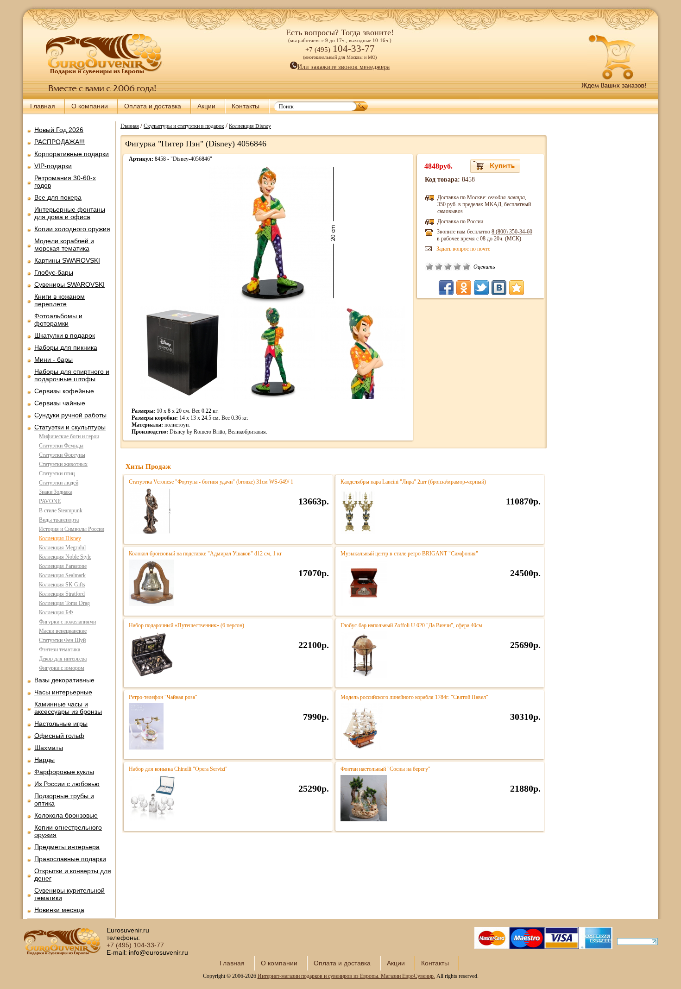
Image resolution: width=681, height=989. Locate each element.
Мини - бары (53, 359)
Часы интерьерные (63, 692)
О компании (89, 106)
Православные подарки (70, 859)
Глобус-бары (53, 272)
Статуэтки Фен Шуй (62, 640)
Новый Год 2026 (58, 129)
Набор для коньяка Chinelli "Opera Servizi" (178, 769)
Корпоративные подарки (71, 153)
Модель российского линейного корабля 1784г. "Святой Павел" (414, 697)
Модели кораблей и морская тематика (64, 244)
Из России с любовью (67, 783)
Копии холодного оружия (72, 229)
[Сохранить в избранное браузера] (516, 287)
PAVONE (50, 501)
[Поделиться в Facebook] (446, 287)
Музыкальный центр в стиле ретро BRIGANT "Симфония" (409, 553)
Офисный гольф (59, 735)
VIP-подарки (53, 166)
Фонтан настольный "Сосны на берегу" (385, 769)
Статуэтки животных (63, 464)
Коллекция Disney (60, 538)
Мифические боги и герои (69, 436)
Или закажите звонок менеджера (343, 66)
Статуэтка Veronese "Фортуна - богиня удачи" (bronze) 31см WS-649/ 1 (211, 482)
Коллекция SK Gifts (62, 584)
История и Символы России (71, 529)
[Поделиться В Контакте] (499, 287)
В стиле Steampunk (60, 510)
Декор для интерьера (63, 658)
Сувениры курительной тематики (69, 894)
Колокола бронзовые (66, 815)
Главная (42, 106)
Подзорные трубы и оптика (64, 799)
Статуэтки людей (58, 482)
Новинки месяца (59, 909)
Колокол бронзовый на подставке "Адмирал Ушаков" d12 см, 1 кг (205, 553)
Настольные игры (61, 723)
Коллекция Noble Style (65, 557)
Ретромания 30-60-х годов (65, 181)
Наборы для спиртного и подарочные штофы (71, 375)
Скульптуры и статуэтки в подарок (184, 125)
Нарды (44, 759)
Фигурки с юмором (61, 668)
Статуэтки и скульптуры (70, 427)
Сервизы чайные (59, 403)
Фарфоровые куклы (64, 771)
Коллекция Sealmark (62, 575)
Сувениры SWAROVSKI (69, 284)
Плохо (438, 266)
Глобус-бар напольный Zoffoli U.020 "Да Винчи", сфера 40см (411, 625)
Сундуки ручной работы (70, 415)
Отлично (466, 266)
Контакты (245, 106)
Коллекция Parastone (63, 566)
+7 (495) (135, 945)
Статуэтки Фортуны (62, 455)
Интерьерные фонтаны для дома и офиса (69, 213)
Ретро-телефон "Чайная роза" (163, 697)
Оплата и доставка (152, 106)
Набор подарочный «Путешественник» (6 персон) (186, 625)
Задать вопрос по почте (463, 249)
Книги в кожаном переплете (59, 300)
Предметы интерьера (67, 846)
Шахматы (48, 747)
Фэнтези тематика (59, 649)
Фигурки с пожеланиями (67, 621)
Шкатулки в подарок (64, 335)
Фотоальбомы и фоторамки (58, 319)
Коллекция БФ (56, 612)
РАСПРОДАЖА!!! (59, 141)
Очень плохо (429, 266)
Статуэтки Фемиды (61, 445)
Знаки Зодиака (55, 492)
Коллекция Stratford (62, 594)
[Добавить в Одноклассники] (463, 287)
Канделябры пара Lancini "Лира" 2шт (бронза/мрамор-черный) (413, 482)
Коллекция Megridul (62, 547)
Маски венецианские (63, 631)
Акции (206, 106)
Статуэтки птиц (57, 473)
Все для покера (58, 197)
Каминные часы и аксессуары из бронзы (68, 707)
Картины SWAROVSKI (67, 260)
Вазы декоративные (64, 680)
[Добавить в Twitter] (481, 287)
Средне (448, 266)
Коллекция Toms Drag (64, 603)
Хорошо (457, 266)
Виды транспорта (59, 520)
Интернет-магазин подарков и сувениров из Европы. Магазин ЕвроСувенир (346, 976)
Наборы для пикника (65, 347)
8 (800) (512, 231)
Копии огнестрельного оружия (68, 831)
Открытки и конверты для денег (72, 874)
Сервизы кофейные (64, 391)
